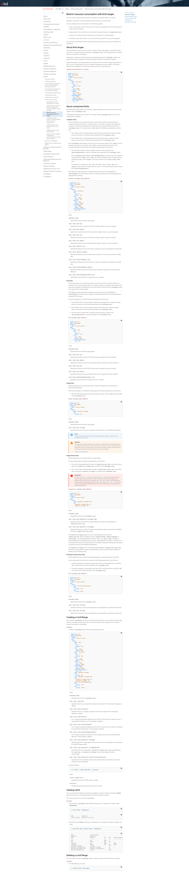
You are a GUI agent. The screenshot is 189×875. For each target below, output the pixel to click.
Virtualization (47, 176)
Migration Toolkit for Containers (52, 171)
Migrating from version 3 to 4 (52, 168)
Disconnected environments (51, 24)
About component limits (131, 16)
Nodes (67, 9)
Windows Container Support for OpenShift (52, 148)
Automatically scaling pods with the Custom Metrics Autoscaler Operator (52, 85)
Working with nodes (51, 95)
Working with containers (52, 97)
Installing (46, 27)
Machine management (50, 71)
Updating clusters (49, 32)
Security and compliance (51, 42)
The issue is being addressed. (81, 451)
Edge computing (48, 156)
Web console (47, 37)
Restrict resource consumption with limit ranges (53, 114)
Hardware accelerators (50, 163)
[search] (63, 13)
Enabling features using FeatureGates (53, 130)
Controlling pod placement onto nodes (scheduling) (52, 89)
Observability (47, 151)
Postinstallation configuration (52, 29)
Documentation (48, 9)
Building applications (49, 66)
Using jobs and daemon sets (53, 93)
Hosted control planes (50, 74)
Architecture (47, 21)
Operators (47, 55)
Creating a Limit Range (130, 18)
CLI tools (46, 40)
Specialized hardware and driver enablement (52, 160)
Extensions (47, 58)
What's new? (47, 19)
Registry (46, 53)
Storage (46, 50)
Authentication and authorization (53, 45)
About (45, 16)
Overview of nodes (50, 79)
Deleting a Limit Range (130, 22)
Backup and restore (49, 166)
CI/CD (45, 61)
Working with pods (51, 81)
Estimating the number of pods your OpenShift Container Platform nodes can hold (53, 108)
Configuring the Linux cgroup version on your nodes (53, 126)
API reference (47, 174)
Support (46, 34)
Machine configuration (50, 69)
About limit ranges (129, 14)
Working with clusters (77, 9)
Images (46, 63)
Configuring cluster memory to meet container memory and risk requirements (54, 120)
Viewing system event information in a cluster (53, 102)
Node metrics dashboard (51, 141)
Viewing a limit (128, 20)
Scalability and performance (51, 154)
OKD (56, 9)
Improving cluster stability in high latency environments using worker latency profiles (54, 136)
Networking (47, 48)
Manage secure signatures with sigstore (53, 143)
